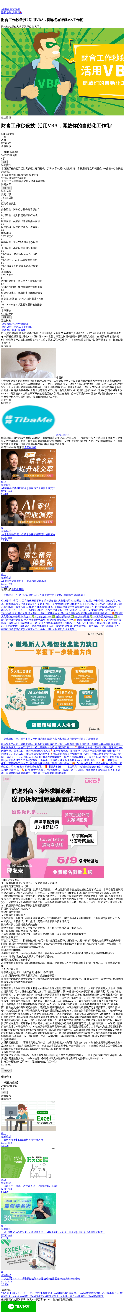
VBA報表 (68, 1293)
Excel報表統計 (49, 1296)
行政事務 (109, 1293)
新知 (20, 12)
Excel (21, 1293)
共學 (15, 12)
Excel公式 (14, 1296)
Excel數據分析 (65, 1296)
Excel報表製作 (80, 1296)
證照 (4, 12)
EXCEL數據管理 (44, 1293)
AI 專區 (5, 9)
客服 (15, 1293)
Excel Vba (29, 1293)
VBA (4, 1293)
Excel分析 (35, 1296)
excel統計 (25, 1296)
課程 (17, 9)
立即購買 (6, 1070)
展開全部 (6, 188)
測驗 (9, 12)
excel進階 (58, 1293)
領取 (4, 162)
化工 (9, 1293)
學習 (12, 9)
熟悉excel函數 (81, 1293)
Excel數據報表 (96, 1296)
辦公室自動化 (96, 1293)
